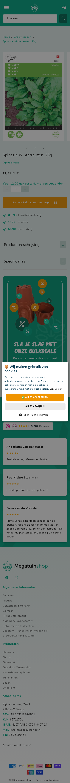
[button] (35, 415)
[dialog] (35, 391)
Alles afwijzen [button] (35, 406)
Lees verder (55, 389)
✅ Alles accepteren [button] (35, 397)
